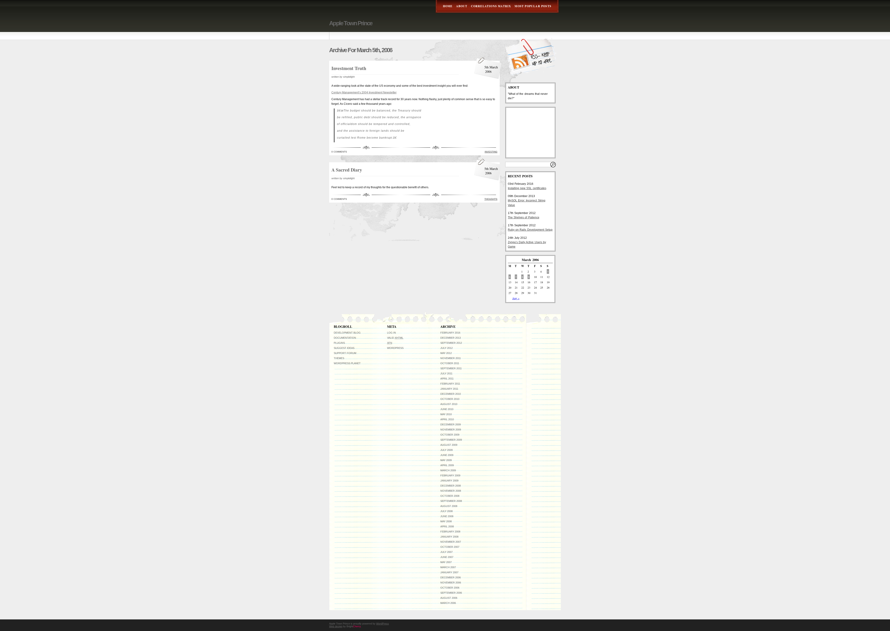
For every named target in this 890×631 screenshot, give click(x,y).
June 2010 (446, 409)
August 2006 (448, 597)
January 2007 (449, 572)
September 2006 (451, 592)
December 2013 (450, 337)
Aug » (515, 298)
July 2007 (446, 552)
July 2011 (446, 373)
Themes (339, 358)
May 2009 (446, 460)
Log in (391, 332)
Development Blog (347, 332)
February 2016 (450, 332)
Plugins (339, 342)
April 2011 (447, 378)
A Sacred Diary (346, 169)
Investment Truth (348, 68)
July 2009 (446, 450)
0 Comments (339, 151)
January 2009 (449, 480)
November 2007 (450, 541)
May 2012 (446, 353)
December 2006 (450, 577)
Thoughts (490, 199)
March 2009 (448, 470)
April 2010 (447, 419)
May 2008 (446, 521)
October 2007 (449, 546)
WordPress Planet (347, 363)
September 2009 (451, 439)
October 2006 (449, 587)
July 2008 (446, 511)
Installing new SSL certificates (527, 188)
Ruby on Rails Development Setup (530, 229)
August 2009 (448, 444)
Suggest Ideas (344, 348)
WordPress (395, 348)
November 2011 (450, 358)
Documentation (345, 337)
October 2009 (449, 434)
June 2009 (446, 455)
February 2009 (450, 475)
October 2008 (449, 495)
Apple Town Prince (350, 23)
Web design (335, 626)
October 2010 (449, 399)
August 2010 (448, 404)
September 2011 (451, 368)
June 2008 (446, 516)
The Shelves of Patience (523, 217)
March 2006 (448, 603)
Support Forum (345, 353)
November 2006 (450, 582)
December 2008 (450, 485)
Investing (491, 151)
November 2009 (450, 429)
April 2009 (447, 465)
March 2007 (448, 567)
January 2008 (449, 536)
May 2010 (446, 414)
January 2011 (449, 388)
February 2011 (450, 383)
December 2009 (450, 424)
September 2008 (451, 501)
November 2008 (450, 490)
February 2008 (450, 531)
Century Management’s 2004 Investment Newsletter (364, 92)
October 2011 (449, 363)
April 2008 (447, 526)
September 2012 (451, 342)
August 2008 (448, 506)
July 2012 (446, 348)
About (461, 6)
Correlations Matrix (491, 6)
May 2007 (446, 562)
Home (448, 6)
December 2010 (450, 393)
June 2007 (446, 557)
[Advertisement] (531, 132)
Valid (395, 337)
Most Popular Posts (533, 6)
